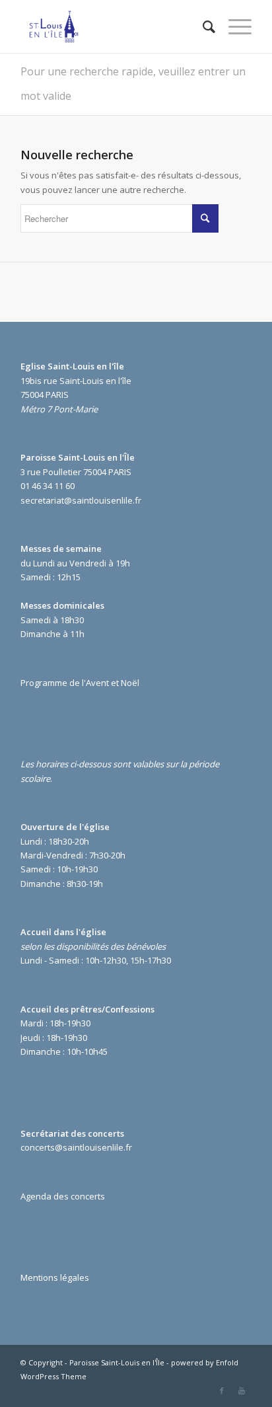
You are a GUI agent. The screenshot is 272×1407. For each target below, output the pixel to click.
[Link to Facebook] (222, 1390)
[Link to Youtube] (242, 1390)
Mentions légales (54, 1277)
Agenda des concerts (62, 1196)
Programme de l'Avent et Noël (79, 683)
